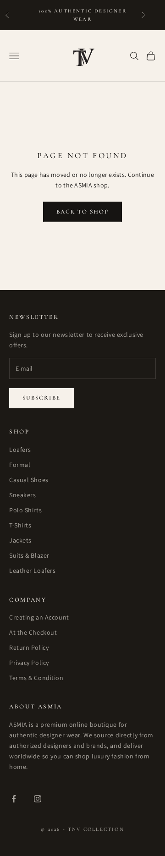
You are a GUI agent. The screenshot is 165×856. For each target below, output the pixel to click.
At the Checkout (33, 632)
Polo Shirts (25, 510)
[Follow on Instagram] (37, 798)
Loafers (20, 449)
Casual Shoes (29, 480)
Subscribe (41, 397)
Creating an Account (39, 617)
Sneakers (22, 495)
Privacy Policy (29, 662)
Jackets (20, 540)
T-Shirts (20, 525)
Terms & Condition (36, 678)
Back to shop (82, 211)
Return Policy (29, 647)
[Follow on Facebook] (13, 798)
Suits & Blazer (29, 555)
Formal (19, 465)
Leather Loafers (32, 570)
